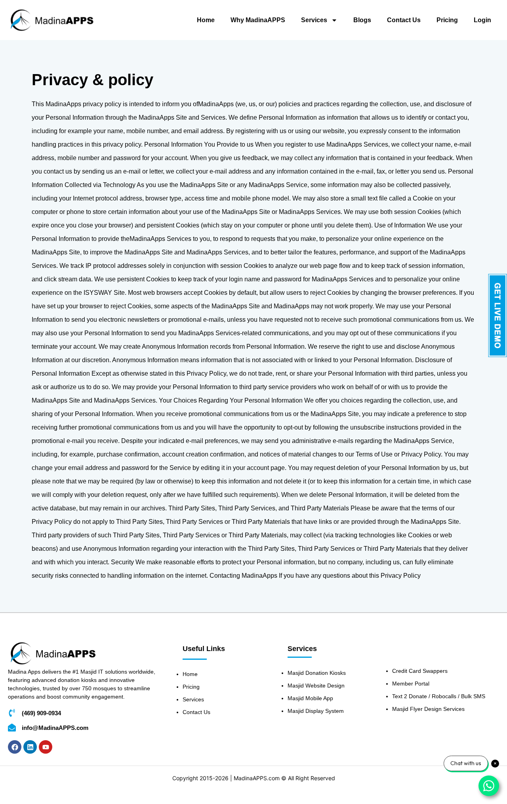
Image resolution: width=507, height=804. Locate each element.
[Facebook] (14, 747)
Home (206, 20)
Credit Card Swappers (420, 671)
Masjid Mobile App (310, 698)
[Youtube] (45, 747)
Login (482, 20)
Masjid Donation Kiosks (317, 673)
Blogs (362, 20)
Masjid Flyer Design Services (428, 709)
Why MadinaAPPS (258, 20)
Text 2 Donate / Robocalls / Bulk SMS (438, 696)
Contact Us (404, 20)
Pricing (447, 20)
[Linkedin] (30, 747)
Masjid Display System (316, 711)
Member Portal (410, 683)
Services (314, 20)
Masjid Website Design (316, 685)
